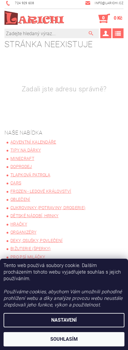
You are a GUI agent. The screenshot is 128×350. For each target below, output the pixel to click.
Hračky (18, 224)
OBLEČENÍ (20, 199)
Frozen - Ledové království (40, 191)
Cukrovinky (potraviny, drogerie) (47, 207)
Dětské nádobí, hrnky (34, 215)
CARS (15, 183)
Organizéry (23, 232)
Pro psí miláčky (27, 257)
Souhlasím (64, 339)
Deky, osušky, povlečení (36, 240)
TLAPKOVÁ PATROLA (30, 174)
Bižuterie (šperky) (30, 248)
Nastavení (64, 320)
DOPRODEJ (21, 166)
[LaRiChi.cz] (34, 18)
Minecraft (22, 158)
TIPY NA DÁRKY (25, 150)
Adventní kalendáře (33, 142)
